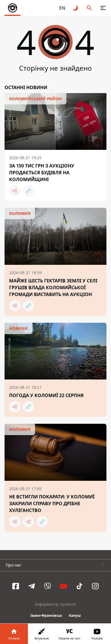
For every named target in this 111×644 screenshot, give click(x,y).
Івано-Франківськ (46, 615)
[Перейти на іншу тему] (75, 8)
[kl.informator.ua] (12, 8)
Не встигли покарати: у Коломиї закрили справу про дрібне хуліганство (51, 503)
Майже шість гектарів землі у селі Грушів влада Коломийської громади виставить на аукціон (53, 287)
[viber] (47, 586)
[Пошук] (89, 8)
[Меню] (103, 8)
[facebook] (15, 586)
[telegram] (31, 586)
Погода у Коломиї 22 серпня (46, 395)
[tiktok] (79, 586)
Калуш (75, 615)
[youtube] (63, 586)
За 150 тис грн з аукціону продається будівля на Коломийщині (41, 172)
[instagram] (95, 586)
